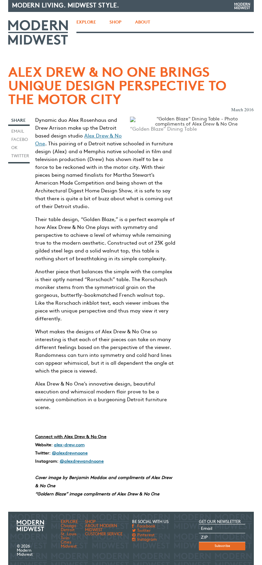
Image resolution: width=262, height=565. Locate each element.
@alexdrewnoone (70, 453)
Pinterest (145, 535)
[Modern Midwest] (38, 32)
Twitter (20, 156)
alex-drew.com (69, 445)
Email (17, 131)
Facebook (19, 143)
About (142, 22)
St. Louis (68, 534)
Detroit (68, 530)
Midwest (69, 547)
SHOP (90, 522)
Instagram (146, 540)
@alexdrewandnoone (82, 461)
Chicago (68, 526)
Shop (115, 22)
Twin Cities (66, 540)
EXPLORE (69, 522)
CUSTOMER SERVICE (103, 534)
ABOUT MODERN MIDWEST (101, 528)
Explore (86, 22)
